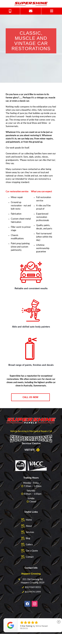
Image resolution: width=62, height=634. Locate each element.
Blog (28, 538)
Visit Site (29, 450)
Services (30, 532)
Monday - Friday (31, 483)
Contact (30, 557)
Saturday (31, 491)
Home (29, 520)
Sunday (31, 498)
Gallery (29, 545)
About (29, 526)
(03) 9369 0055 (33, 587)
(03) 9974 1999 (33, 592)
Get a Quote (32, 551)
